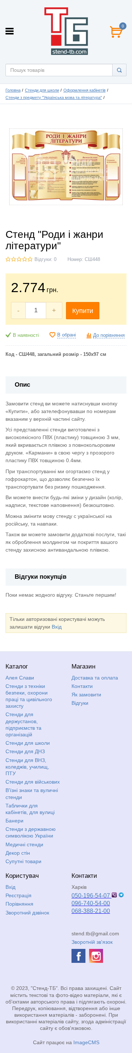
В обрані (66, 335)
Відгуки (80, 703)
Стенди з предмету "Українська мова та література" (54, 97)
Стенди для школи (42, 90)
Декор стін (18, 853)
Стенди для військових (33, 782)
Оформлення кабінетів (84, 90)
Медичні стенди (24, 844)
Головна (13, 90)
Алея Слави (20, 678)
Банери (14, 821)
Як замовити (86, 694)
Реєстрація (19, 895)
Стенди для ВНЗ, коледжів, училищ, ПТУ (27, 766)
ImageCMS (86, 1042)
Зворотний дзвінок (27, 913)
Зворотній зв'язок (92, 942)
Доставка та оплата (95, 678)
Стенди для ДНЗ (25, 751)
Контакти (82, 686)
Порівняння (19, 904)
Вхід (57, 627)
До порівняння (109, 335)
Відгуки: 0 (45, 259)
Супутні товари (23, 861)
